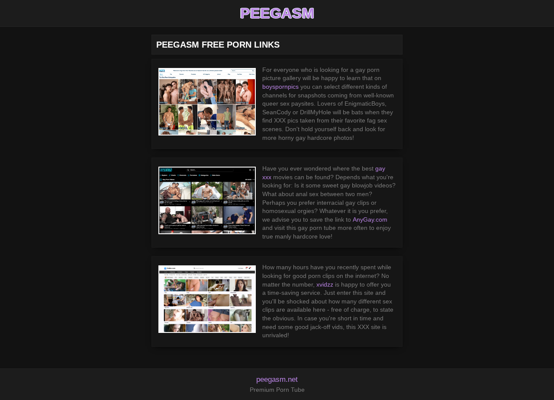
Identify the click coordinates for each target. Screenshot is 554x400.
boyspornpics (280, 86)
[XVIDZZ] (207, 299)
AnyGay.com (370, 219)
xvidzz (324, 284)
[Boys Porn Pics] (207, 101)
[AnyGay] (207, 200)
